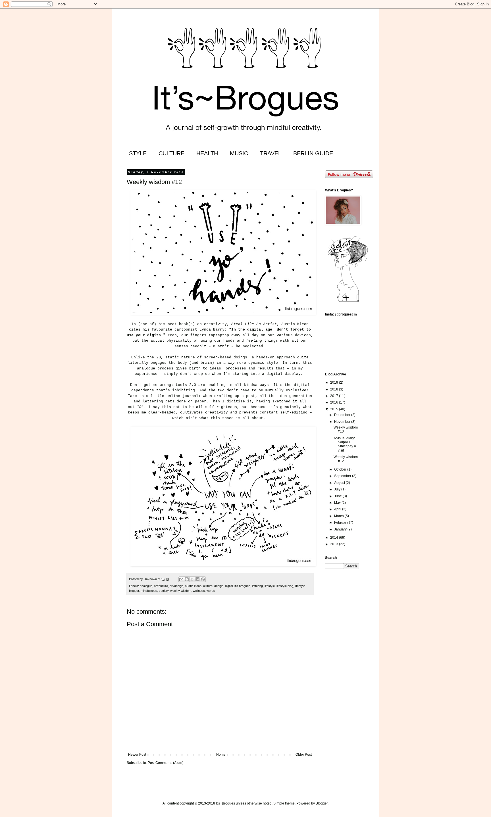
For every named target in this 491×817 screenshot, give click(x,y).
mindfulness (149, 590)
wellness (199, 590)
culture (208, 586)
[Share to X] (192, 579)
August (340, 483)
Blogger (322, 803)
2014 (334, 538)
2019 (334, 383)
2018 (334, 389)
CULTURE (171, 153)
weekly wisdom (180, 590)
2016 (334, 402)
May (338, 503)
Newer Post (137, 755)
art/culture (161, 586)
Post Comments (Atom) (165, 763)
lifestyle (270, 586)
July (337, 489)
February (341, 523)
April (338, 509)
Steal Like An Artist (254, 324)
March (339, 516)
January (341, 529)
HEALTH (207, 153)
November (342, 422)
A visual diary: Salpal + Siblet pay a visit (345, 444)
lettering (257, 586)
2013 (334, 544)
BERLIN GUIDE (313, 153)
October (340, 469)
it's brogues (242, 586)
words (211, 590)
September (343, 476)
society (163, 590)
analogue (146, 586)
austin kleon (193, 586)
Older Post (304, 755)
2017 (334, 396)
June (338, 496)
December (342, 415)
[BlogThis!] (187, 579)
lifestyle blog (284, 586)
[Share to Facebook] (197, 579)
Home (221, 755)
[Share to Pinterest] (203, 579)
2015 (334, 409)
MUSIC (239, 153)
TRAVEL (270, 153)
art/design (176, 586)
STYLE (138, 153)
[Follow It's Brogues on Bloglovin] (348, 302)
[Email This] (181, 579)
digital (229, 586)
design (218, 586)
